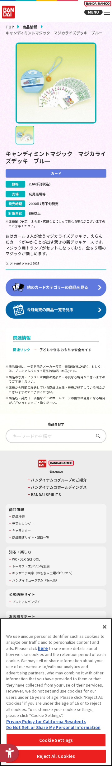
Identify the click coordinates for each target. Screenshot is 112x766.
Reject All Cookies (56, 756)
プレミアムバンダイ (26, 602)
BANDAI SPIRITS (46, 494)
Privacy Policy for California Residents (46, 721)
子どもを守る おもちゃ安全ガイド (65, 349)
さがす (97, 436)
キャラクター (21, 530)
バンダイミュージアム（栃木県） (35, 580)
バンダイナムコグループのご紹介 (59, 479)
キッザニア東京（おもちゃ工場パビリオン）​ (43, 573)
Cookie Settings (56, 740)
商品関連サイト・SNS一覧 (30, 537)
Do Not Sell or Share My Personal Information (53, 727)
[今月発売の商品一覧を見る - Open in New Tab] (56, 310)
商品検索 (18, 516)
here (43, 648)
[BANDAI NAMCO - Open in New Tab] (61, 463)
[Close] (104, 627)
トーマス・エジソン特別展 (30, 566)
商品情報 (29, 26)
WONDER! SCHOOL (26, 559)
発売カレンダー (23, 524)
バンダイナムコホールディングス (59, 487)
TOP (10, 26)
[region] (56, 692)
